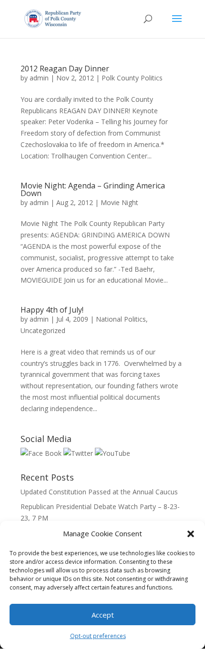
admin (39, 77)
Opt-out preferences (98, 636)
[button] (190, 534)
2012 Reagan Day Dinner (64, 68)
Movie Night (119, 202)
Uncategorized (42, 330)
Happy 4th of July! (51, 310)
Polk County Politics (132, 77)
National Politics (121, 319)
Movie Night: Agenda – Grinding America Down (92, 189)
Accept (103, 615)
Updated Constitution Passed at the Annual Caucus (99, 491)
